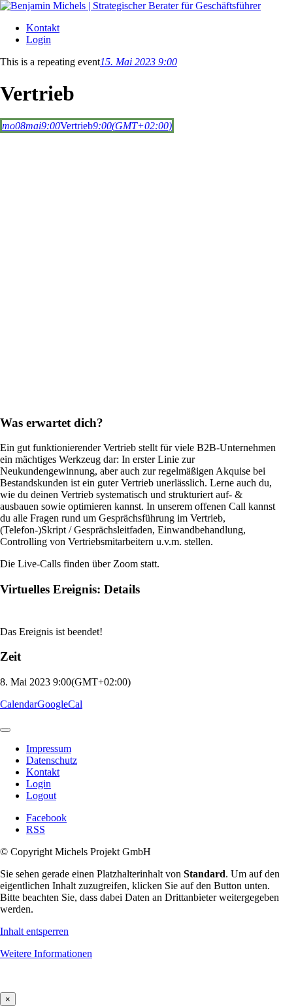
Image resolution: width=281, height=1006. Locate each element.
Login (38, 39)
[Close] (5, 730)
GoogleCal (59, 704)
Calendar (18, 704)
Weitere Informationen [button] (46, 953)
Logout (41, 795)
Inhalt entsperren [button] (34, 931)
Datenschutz (51, 760)
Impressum (48, 748)
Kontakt (42, 27)
